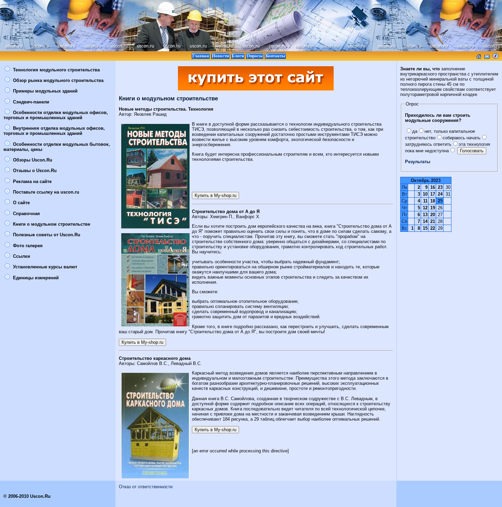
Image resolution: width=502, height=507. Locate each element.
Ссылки (21, 256)
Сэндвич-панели (30, 101)
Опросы (255, 55)
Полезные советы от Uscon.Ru (46, 234)
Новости (220, 55)
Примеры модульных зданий (45, 91)
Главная (200, 55)
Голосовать (472, 150)
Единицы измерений (35, 277)
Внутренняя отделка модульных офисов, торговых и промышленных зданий (54, 131)
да (414, 131)
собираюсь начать (461, 137)
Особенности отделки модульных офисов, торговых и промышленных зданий (55, 115)
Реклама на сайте (32, 181)
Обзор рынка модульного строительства (57, 80)
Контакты (275, 55)
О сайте (21, 202)
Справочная (26, 213)
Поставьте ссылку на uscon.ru (45, 192)
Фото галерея (27, 245)
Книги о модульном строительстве (51, 224)
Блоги (238, 55)
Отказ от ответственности (145, 486)
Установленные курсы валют (44, 266)
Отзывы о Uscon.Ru (34, 170)
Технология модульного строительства (56, 69)
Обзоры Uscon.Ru (32, 160)
